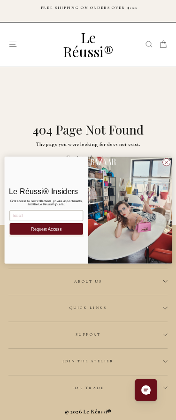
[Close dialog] (166, 162)
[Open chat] (146, 390)
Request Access (46, 228)
